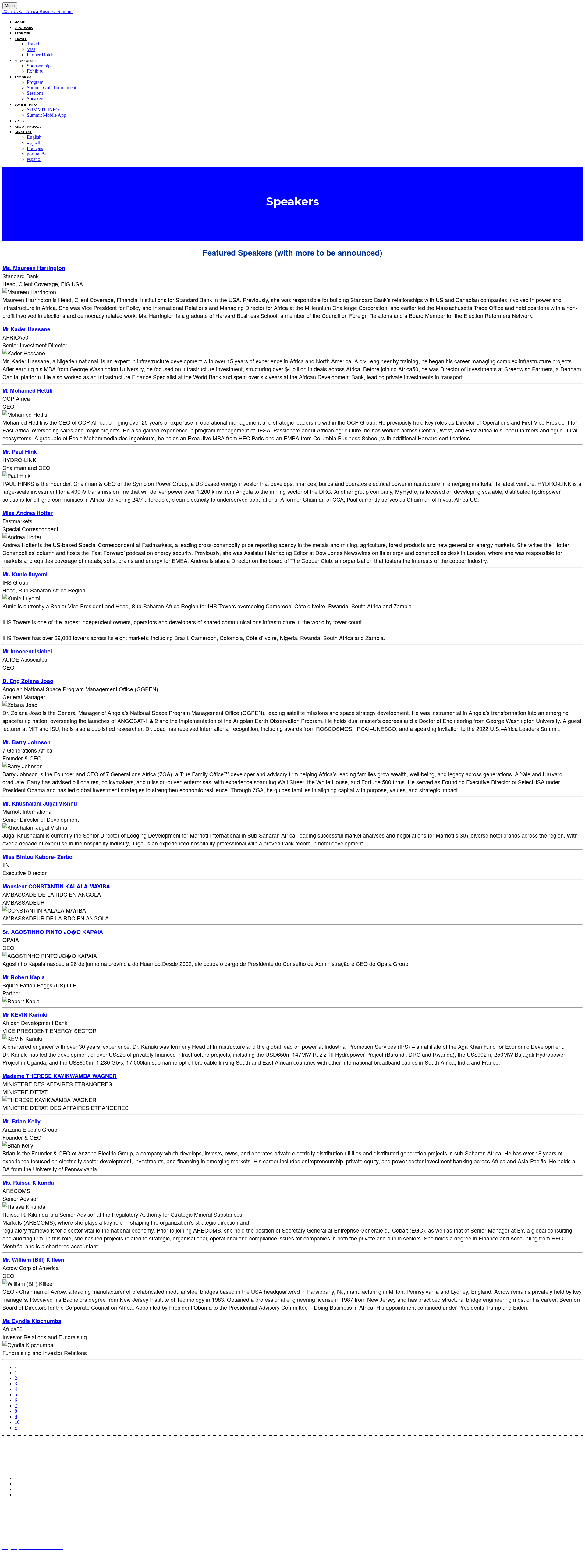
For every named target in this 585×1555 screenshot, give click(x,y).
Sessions (35, 93)
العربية (33, 142)
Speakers (35, 98)
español (34, 159)
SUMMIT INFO (26, 104)
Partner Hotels (40, 54)
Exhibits (35, 71)
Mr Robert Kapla (23, 977)
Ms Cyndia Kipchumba (31, 1321)
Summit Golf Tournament (51, 87)
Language (23, 132)
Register (22, 33)
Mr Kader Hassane (26, 329)
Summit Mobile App (46, 115)
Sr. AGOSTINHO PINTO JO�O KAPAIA (52, 932)
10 (17, 1422)
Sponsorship (26, 60)
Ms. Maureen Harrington (33, 268)
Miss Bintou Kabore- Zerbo (37, 857)
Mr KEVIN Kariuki (25, 1015)
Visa (31, 49)
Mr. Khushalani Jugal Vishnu (39, 803)
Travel (21, 39)
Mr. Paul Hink (19, 452)
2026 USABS (24, 28)
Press (19, 121)
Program (23, 77)
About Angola (28, 126)
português (36, 153)
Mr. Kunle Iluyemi (25, 574)
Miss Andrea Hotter (27, 513)
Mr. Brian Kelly (21, 1121)
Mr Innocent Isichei (27, 651)
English (34, 137)
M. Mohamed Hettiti (27, 390)
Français (35, 148)
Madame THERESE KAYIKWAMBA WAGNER (59, 1076)
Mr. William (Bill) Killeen (33, 1260)
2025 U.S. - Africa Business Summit (37, 11)
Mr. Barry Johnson (26, 742)
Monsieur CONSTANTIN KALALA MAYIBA (56, 886)
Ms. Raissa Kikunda (28, 1183)
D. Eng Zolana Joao (27, 681)
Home (20, 22)
